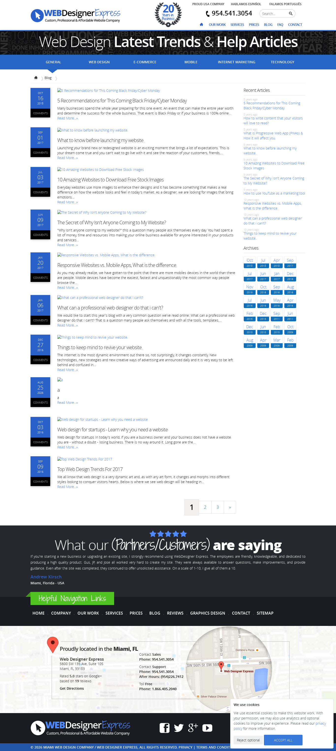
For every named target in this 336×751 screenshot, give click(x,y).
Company (61, 613)
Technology (282, 62)
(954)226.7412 (172, 676)
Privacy (185, 747)
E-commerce (145, 62)
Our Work (217, 24)
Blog (268, 24)
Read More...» (67, 118)
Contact (295, 24)
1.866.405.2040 (164, 688)
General (53, 62)
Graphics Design (207, 613)
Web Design (99, 62)
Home (38, 613)
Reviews (175, 613)
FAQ (280, 24)
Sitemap (265, 613)
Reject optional (248, 740)
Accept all (283, 740)
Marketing (236, 62)
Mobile (191, 62)
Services (237, 24)
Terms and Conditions (217, 747)
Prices (254, 24)
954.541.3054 (163, 659)
